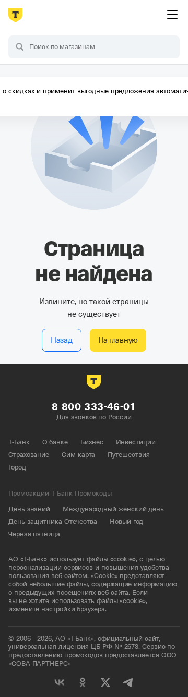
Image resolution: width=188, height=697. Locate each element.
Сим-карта (78, 455)
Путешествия (128, 455)
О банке (55, 442)
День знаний (29, 509)
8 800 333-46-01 (94, 407)
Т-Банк (19, 442)
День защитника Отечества (52, 521)
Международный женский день (113, 509)
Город (17, 467)
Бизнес (91, 442)
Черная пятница (34, 534)
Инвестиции (136, 442)
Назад (62, 340)
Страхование (28, 455)
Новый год (126, 521)
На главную (118, 340)
